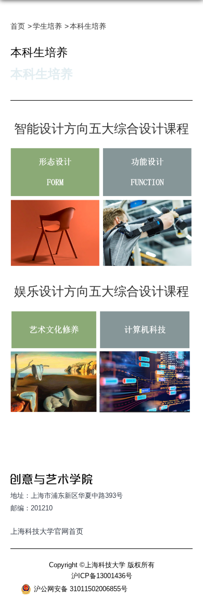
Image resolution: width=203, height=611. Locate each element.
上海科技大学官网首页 (46, 531)
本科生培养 (88, 26)
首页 (17, 26)
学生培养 (47, 26)
